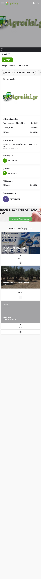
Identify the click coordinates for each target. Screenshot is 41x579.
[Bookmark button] (20, 263)
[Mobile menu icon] (2, 3)
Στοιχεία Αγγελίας (8, 66)
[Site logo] (12, 3)
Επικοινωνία (23, 66)
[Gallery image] (20, 97)
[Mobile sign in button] (33, 3)
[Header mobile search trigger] (38, 3)
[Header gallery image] (20, 23)
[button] (20, 219)
